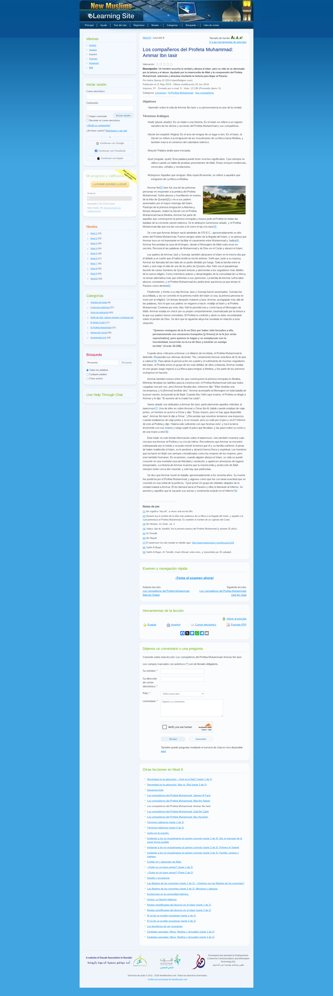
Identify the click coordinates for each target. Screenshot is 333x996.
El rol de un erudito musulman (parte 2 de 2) (171, 921)
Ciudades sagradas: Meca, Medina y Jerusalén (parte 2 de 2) (181, 937)
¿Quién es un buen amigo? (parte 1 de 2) (170, 867)
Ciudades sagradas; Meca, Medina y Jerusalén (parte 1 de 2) (181, 931)
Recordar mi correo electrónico (104, 120)
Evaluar (151, 624)
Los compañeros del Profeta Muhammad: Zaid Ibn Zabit (178, 811)
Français (93, 59)
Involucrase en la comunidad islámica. (168, 894)
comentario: (150, 701)
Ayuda (103, 25)
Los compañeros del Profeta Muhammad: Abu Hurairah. (177, 816)
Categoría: (148, 92)
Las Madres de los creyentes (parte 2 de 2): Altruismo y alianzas (182, 888)
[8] (166, 431)
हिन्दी (91, 68)
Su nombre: (150, 670)
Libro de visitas (211, 25)
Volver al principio (236, 618)
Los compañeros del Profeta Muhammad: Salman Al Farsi (179, 795)
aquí (163, 751)
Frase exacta (96, 378)
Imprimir (175, 624)
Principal (89, 25)
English (92, 45)
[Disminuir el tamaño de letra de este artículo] (241, 38)
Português (94, 63)
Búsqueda (191, 25)
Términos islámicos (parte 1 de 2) (165, 822)
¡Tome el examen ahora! (195, 578)
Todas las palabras (98, 370)
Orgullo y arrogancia (158, 878)
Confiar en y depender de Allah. (164, 861)
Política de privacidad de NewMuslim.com (167, 979)
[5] (169, 285)
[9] (235, 490)
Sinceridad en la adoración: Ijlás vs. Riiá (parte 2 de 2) (177, 784)
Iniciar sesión (123, 115)
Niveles (155, 25)
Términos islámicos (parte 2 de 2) (165, 827)
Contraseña (92, 103)
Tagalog (93, 50)
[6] (155, 361)
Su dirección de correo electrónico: (150, 682)
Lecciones (160, 92)
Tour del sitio (120, 25)
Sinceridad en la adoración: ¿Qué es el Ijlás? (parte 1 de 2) (179, 779)
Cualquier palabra (98, 374)
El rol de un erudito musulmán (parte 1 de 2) (171, 915)
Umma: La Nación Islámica (162, 899)
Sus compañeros (204, 92)
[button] (88, 233)
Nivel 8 (147, 37)
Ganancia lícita (155, 790)
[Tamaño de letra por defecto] (237, 38)
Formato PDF (238, 624)
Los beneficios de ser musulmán (165, 926)
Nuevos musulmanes (111, 12)
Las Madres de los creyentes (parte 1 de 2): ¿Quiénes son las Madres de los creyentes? (195, 883)
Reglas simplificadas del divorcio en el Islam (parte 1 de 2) (179, 904)
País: (146, 693)
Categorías (172, 25)
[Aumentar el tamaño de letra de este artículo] (233, 38)
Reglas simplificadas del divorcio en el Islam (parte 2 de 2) (179, 910)
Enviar (173, 739)
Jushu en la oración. (158, 833)
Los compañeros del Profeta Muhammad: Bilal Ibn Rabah (178, 800)
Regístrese (139, 25)
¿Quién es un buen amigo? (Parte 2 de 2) (170, 872)
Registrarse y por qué (116, 130)
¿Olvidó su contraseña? (98, 125)
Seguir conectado (98, 116)
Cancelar (201, 739)
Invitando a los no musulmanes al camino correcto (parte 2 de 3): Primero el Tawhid (193, 847)
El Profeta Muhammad (180, 92)
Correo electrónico (95, 91)
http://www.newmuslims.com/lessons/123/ (213, 542)
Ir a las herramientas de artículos (227, 42)
